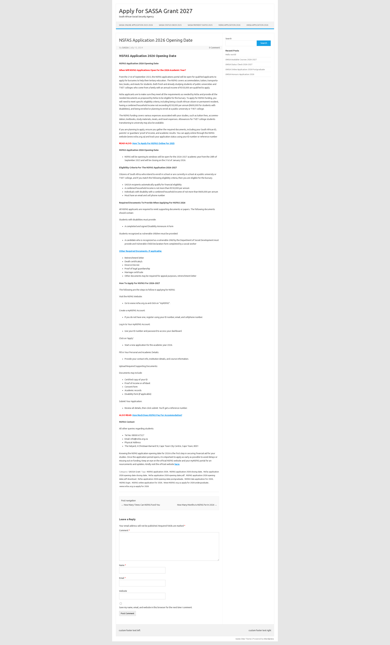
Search (228, 38)
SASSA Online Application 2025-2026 (136, 25)
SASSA (125, 47)
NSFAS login (124, 483)
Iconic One (240, 639)
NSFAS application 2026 (157, 472)
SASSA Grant (134, 472)
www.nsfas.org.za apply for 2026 (134, 486)
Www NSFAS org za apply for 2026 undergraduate (186, 483)
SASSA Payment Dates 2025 (200, 25)
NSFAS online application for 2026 (147, 483)
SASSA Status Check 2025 (170, 25)
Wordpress (269, 639)
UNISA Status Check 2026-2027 (238, 64)
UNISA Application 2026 (257, 25)
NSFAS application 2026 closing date (186, 472)
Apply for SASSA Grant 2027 (156, 11)
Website (123, 591)
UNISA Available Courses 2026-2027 (241, 59)
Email (122, 578)
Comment (124, 530)
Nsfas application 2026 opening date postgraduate (160, 479)
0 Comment (214, 47)
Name (122, 565)
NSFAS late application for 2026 (199, 479)
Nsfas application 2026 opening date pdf (167, 475)
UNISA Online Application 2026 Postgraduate (245, 69)
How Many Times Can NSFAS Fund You (140, 505)
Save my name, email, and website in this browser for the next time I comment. (155, 607)
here (177, 464)
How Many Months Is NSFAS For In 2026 (197, 505)
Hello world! (230, 54)
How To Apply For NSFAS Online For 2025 (153, 143)
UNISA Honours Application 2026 (239, 74)
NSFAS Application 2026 (229, 25)
